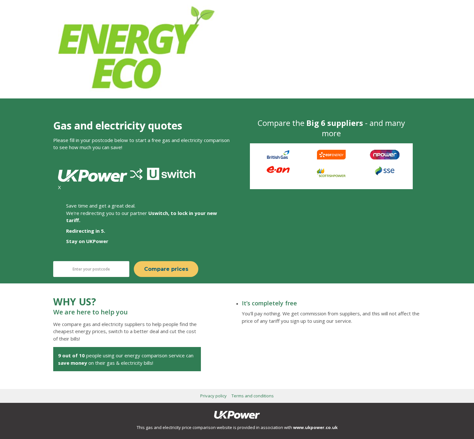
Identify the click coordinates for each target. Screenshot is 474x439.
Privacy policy (213, 396)
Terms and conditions (253, 396)
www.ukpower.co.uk (315, 427)
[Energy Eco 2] (136, 90)
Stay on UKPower (87, 241)
